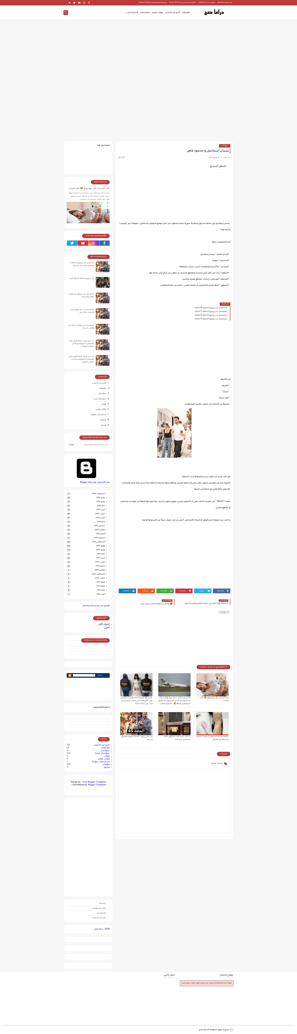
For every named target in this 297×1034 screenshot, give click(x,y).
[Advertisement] (148, 59)
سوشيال (102, 394)
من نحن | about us (224, 2)
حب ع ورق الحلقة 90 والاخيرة (82, 279)
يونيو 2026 (100, 502)
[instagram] (84, 3)
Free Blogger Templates (94, 782)
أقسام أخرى (132, 13)
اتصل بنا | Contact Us (206, 2)
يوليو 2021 (101, 582)
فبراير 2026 (100, 518)
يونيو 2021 (101, 586)
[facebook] (89, 3)
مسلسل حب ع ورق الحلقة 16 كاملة (211, 315)
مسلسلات (145, 13)
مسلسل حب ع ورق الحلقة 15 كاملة (211, 319)
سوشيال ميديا (100, 399)
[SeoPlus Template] (231, 1030)
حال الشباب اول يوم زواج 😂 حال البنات (89, 188)
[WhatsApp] (64, 3)
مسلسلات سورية (98, 415)
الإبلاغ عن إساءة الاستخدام (96, 606)
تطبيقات (186, 13)
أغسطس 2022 (98, 574)
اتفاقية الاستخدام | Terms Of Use (182, 2)
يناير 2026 (101, 522)
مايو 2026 (101, 506)
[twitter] (74, 3)
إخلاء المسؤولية (99, 908)
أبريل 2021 (101, 594)
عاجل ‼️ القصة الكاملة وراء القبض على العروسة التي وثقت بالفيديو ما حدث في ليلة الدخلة (136, 701)
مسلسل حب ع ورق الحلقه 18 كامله (211, 308)
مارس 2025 (100, 562)
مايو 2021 (101, 590)
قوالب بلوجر (157, 13)
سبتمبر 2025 (99, 538)
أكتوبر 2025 (100, 534)
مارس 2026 (100, 514)
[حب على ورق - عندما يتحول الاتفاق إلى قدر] (136, 723)
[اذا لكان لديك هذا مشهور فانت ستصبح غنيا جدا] (174, 723)
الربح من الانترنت (172, 13)
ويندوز (103, 425)
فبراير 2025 (100, 566)
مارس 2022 (100, 578)
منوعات (224, 146)
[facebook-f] (88, 718)
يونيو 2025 (100, 550)
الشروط (102, 903)
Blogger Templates (97, 785)
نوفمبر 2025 (100, 530)
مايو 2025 (101, 554)
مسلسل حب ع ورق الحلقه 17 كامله (211, 311)
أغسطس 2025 (98, 542)
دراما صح (98, 929)
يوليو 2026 (100, 498)
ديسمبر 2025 (99, 526)
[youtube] (79, 3)
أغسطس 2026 (98, 494)
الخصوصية (101, 913)
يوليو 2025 (100, 546)
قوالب (103, 404)
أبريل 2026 (100, 510)
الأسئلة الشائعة (99, 918)
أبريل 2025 (100, 558)
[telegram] (69, 3)
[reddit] (88, 727)
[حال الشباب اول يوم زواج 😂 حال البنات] (212, 684)
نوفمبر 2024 (100, 570)
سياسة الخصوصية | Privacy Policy (153, 2)
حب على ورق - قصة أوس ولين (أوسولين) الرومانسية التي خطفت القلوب (81, 344)
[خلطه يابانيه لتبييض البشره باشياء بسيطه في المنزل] (212, 723)
